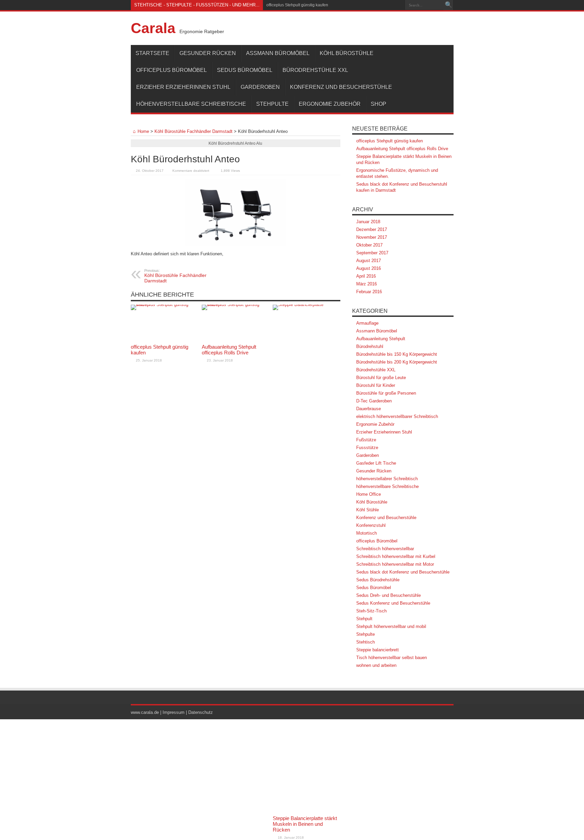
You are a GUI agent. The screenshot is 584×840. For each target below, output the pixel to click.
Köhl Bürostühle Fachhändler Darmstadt (193, 131)
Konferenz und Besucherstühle (341, 87)
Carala (153, 28)
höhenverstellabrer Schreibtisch (387, 478)
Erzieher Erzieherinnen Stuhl (183, 87)
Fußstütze (366, 439)
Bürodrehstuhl (369, 346)
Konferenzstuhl (371, 525)
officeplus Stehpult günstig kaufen (297, 5)
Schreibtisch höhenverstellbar (385, 548)
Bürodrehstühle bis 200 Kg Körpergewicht (396, 362)
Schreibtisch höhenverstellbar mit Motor (395, 564)
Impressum (174, 712)
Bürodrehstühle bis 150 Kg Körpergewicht (396, 354)
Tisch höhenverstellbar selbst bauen (391, 657)
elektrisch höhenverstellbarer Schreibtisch (397, 416)
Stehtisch (365, 642)
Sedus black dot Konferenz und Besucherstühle (402, 572)
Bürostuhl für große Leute (381, 377)
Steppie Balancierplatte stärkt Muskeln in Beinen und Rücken (305, 824)
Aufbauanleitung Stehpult (380, 338)
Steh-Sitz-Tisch (371, 610)
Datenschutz (200, 712)
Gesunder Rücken (207, 53)
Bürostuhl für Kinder (375, 385)
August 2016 (368, 268)
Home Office (368, 494)
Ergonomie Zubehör (330, 104)
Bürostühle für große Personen (386, 393)
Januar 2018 (368, 221)
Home (143, 131)
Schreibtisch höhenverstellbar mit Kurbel (395, 556)
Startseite (152, 53)
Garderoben (260, 87)
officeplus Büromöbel (171, 70)
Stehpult (364, 618)
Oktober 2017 (369, 245)
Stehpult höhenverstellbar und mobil (391, 626)
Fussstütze (367, 447)
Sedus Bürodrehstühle (377, 579)
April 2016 (366, 276)
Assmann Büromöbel (278, 53)
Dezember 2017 (371, 229)
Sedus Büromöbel (244, 70)
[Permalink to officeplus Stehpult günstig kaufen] (164, 323)
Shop (378, 104)
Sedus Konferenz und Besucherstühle (393, 603)
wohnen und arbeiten (376, 665)
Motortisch (366, 533)
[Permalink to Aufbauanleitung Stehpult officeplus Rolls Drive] (235, 323)
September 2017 (372, 252)
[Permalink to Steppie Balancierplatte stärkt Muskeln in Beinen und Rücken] (306, 558)
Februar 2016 (369, 291)
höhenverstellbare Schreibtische (191, 104)
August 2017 (368, 260)
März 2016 (366, 283)
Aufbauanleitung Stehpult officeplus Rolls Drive (229, 349)
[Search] (448, 5)
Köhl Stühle (367, 509)
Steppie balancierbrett (377, 649)
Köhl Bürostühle (346, 53)
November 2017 (371, 237)
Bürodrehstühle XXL (315, 70)
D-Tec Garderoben (374, 400)
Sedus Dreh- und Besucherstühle (388, 595)
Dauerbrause (368, 408)
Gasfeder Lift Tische (376, 463)
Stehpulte (272, 104)
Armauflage (367, 323)
